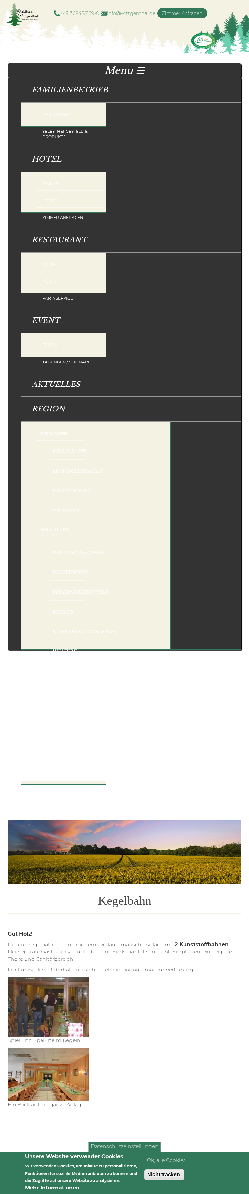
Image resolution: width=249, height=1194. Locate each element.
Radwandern (69, 491)
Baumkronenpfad (69, 553)
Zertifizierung (155, 740)
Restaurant (54, 236)
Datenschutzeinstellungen (125, 1146)
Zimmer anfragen (62, 217)
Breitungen (69, 572)
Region (43, 405)
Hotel (41, 155)
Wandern (66, 510)
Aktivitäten (54, 433)
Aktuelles (56, 384)
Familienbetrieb (64, 86)
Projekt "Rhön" (150, 717)
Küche (49, 281)
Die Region (155, 694)
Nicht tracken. (164, 1174)
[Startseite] (25, 15)
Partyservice (57, 298)
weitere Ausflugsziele (69, 655)
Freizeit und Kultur (55, 532)
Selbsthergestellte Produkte (65, 134)
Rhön (133, 676)
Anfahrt (52, 809)
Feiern (50, 344)
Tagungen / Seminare (66, 362)
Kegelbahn (69, 451)
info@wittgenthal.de (131, 13)
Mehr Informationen (52, 1188)
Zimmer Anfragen (182, 13)
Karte (49, 264)
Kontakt (46, 764)
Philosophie (56, 114)
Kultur (62, 612)
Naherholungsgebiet (69, 632)
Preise (49, 200)
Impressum (54, 792)
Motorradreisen (69, 471)
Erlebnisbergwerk (69, 592)
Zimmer (50, 183)
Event (40, 316)
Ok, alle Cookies (166, 1160)
